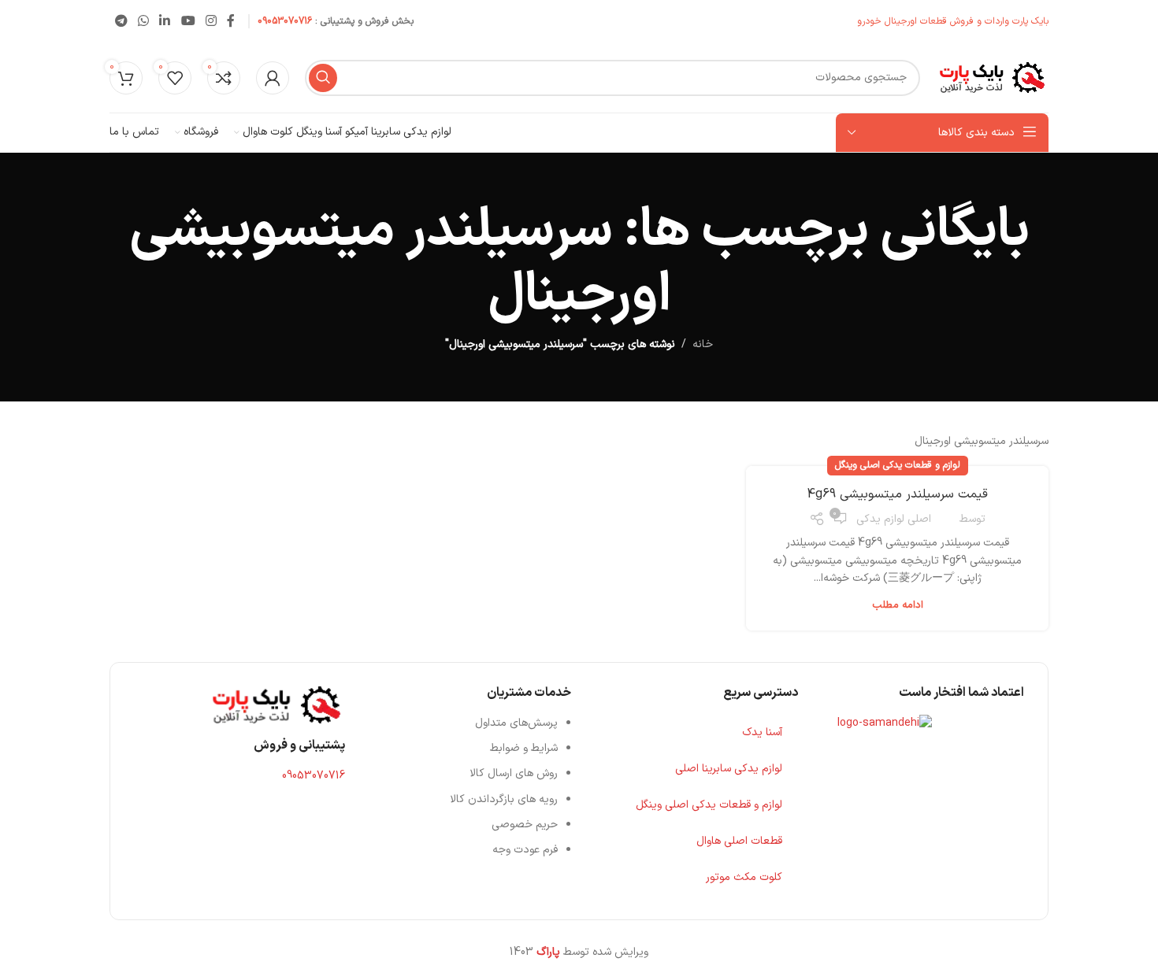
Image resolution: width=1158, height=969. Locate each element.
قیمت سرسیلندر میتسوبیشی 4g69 (897, 494)
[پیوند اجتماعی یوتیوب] (188, 21)
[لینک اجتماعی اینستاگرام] (210, 21)
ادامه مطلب (897, 605)
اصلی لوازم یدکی (893, 519)
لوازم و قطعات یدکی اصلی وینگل (897, 465)
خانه (702, 344)
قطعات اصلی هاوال (739, 841)
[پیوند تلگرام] (120, 21)
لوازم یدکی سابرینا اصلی (728, 768)
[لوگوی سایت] (992, 76)
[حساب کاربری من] (272, 78)
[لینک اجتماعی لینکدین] (165, 21)
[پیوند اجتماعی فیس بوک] (231, 21)
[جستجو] (323, 78)
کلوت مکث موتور (744, 877)
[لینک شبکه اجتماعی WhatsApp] (143, 21)
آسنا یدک (762, 732)
